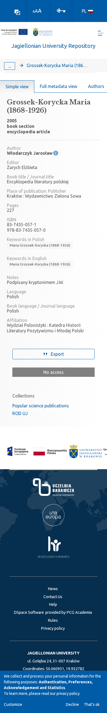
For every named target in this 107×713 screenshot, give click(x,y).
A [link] (34, 11)
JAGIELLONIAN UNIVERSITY (53, 653)
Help (53, 604)
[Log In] (61, 10)
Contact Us (52, 597)
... (10, 65)
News (53, 589)
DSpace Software (29, 612)
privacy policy (68, 693)
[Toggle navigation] (100, 33)
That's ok (92, 704)
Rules (53, 620)
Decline (72, 704)
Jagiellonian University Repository (53, 46)
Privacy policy (53, 628)
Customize (13, 704)
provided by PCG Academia (68, 612)
